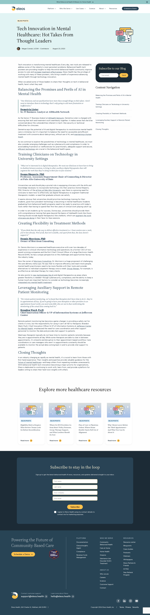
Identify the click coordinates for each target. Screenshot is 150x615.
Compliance (80, 552)
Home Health (104, 552)
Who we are (104, 574)
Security (135, 607)
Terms (121, 607)
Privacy (128, 607)
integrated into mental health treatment (35, 282)
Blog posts (127, 546)
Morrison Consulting (42, 261)
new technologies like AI (43, 275)
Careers (103, 577)
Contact (103, 588)
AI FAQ (126, 569)
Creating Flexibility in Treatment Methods (111, 113)
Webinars (126, 556)
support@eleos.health (32, 596)
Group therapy (73, 268)
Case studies (128, 549)
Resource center (129, 542)
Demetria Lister (29, 109)
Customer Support (106, 584)
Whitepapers (128, 559)
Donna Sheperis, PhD (32, 174)
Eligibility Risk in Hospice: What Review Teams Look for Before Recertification (31, 427)
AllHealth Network (56, 118)
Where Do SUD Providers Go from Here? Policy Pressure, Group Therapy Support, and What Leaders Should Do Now (60, 430)
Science (103, 581)
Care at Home (105, 548)
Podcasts (126, 553)
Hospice (103, 555)
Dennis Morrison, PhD (32, 238)
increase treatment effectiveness (48, 72)
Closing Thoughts (102, 129)
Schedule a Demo (22, 554)
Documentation (82, 542)
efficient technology (26, 149)
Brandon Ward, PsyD (32, 310)
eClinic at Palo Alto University (48, 190)
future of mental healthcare (29, 362)
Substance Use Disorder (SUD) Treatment (105, 561)
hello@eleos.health (61, 596)
